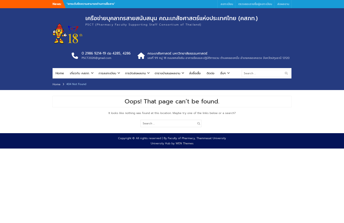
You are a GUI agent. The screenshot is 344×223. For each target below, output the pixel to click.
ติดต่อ (210, 73)
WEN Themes (185, 143)
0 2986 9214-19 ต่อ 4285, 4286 (106, 53)
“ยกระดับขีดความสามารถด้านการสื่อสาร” (90, 4)
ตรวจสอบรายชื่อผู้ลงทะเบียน (255, 4)
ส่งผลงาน (283, 4)
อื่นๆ (223, 73)
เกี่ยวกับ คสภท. (80, 73)
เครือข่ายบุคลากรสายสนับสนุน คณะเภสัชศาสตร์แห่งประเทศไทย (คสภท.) (171, 18)
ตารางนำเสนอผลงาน (167, 73)
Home (60, 73)
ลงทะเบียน (227, 4)
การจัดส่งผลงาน (135, 73)
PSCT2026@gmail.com (96, 58)
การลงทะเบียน (107, 73)
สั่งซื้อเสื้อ (195, 73)
